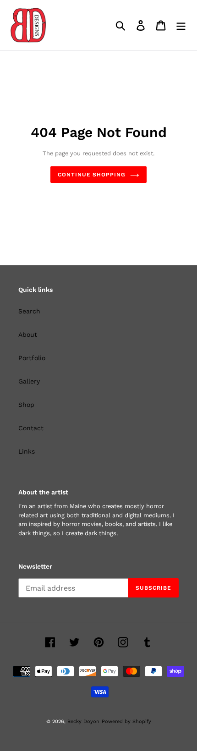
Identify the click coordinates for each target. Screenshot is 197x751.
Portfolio (31, 358)
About (27, 334)
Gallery (29, 381)
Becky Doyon (83, 721)
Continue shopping (92, 174)
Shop (26, 404)
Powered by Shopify (126, 721)
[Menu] (181, 25)
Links (26, 451)
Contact (31, 428)
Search (29, 311)
